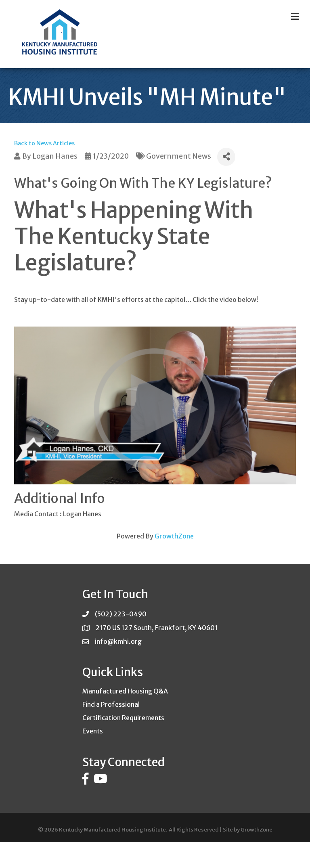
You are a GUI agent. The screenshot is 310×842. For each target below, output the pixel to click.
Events (92, 731)
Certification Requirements (123, 718)
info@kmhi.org (118, 641)
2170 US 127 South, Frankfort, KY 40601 (157, 628)
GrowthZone (174, 536)
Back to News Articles (44, 143)
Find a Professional (111, 704)
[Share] (226, 157)
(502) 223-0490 (121, 614)
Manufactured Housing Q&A (125, 691)
